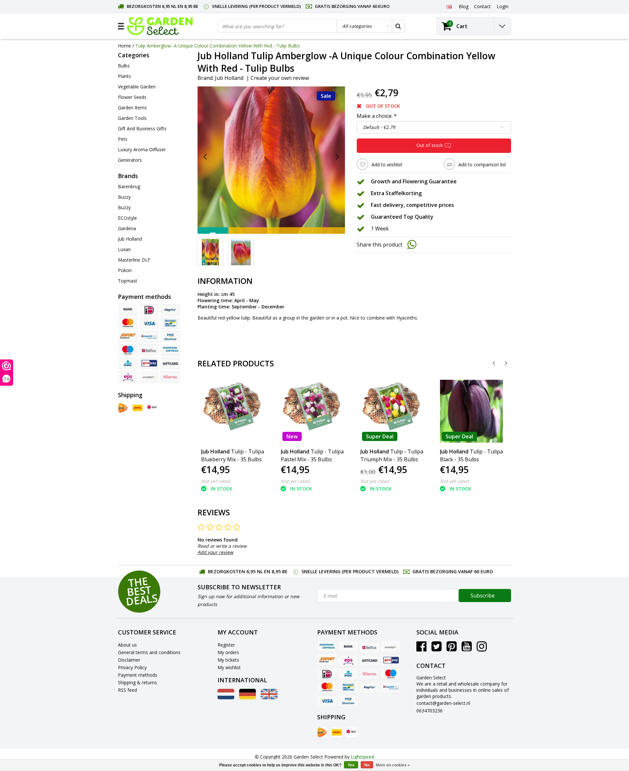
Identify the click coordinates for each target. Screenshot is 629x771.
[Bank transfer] (128, 310)
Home (124, 46)
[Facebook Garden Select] (421, 649)
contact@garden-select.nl (443, 703)
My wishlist (229, 667)
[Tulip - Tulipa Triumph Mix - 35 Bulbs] (391, 411)
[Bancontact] (170, 323)
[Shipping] (123, 408)
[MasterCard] (128, 323)
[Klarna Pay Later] (170, 376)
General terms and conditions (149, 652)
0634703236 (429, 710)
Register (226, 645)
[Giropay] (149, 363)
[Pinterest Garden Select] (452, 649)
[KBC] (128, 363)
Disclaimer (129, 660)
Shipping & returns (137, 682)
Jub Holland (229, 78)
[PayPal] (170, 310)
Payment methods (137, 675)
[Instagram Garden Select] (482, 649)
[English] (449, 6)
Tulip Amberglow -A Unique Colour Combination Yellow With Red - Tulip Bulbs (217, 46)
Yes (351, 765)
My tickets (228, 660)
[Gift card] (170, 363)
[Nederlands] (226, 697)
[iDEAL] (149, 310)
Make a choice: (377, 115)
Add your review (215, 552)
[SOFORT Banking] (128, 336)
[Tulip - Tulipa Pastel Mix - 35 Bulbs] (312, 411)
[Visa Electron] (170, 336)
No (367, 765)
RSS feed (127, 690)
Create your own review (280, 78)
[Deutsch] (247, 697)
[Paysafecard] (149, 336)
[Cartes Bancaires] (149, 377)
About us (127, 645)
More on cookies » (393, 765)
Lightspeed (362, 757)
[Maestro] (128, 350)
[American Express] (170, 350)
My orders (228, 652)
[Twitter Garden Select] (436, 649)
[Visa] (149, 323)
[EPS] (128, 377)
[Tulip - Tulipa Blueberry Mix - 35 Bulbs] (232, 411)
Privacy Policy (132, 667)
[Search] (398, 26)
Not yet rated (215, 481)
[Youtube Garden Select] (467, 649)
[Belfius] (149, 350)
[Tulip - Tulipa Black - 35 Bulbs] (471, 411)
